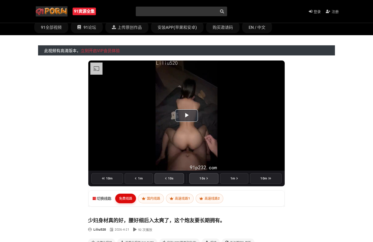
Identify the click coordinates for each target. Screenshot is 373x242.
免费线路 (125, 198)
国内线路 (153, 198)
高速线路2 (211, 198)
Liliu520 (99, 229)
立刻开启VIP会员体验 (100, 50)
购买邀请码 (223, 27)
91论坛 (89, 27)
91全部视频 (51, 27)
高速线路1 (182, 198)
